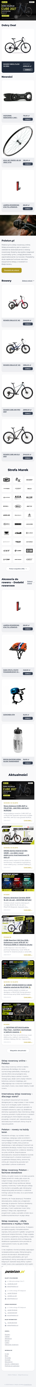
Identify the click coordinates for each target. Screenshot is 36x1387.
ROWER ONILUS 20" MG (11, 365)
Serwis (7, 1340)
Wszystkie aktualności (18, 1050)
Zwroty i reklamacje (12, 1364)
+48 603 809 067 (12, 1312)
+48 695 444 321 (12, 1296)
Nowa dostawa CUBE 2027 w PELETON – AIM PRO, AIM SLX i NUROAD (16, 808)
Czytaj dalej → (28, 820)
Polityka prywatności (12, 1366)
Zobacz (27, 69)
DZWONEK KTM (9, 715)
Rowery (7, 1334)
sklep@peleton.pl (12, 1298)
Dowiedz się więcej (11, 270)
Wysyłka (8, 1358)
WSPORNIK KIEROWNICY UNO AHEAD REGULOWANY (11, 118)
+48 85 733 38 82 (12, 1310)
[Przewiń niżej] (16, 17)
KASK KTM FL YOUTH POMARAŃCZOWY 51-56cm (11, 672)
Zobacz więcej (27, 281)
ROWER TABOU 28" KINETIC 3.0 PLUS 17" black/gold (10, 66)
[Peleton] (15, 1271)
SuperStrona (28, 1384)
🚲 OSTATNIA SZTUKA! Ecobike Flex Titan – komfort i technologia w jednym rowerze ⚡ (17, 1030)
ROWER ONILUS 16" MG (11, 320)
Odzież (7, 1336)
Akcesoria (8, 1338)
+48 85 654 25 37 (12, 1284)
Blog (6, 1356)
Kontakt (7, 1360)
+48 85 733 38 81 (12, 1293)
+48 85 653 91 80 (12, 1322)
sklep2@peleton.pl (12, 1286)
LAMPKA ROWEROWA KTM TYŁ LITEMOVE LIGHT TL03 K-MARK (11, 207)
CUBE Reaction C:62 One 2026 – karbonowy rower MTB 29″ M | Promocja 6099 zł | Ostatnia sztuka (18, 942)
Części (7, 1342)
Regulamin (8, 1362)
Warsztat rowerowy (11, 1345)
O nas (7, 1354)
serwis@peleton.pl (12, 1315)
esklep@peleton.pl (12, 1325)
